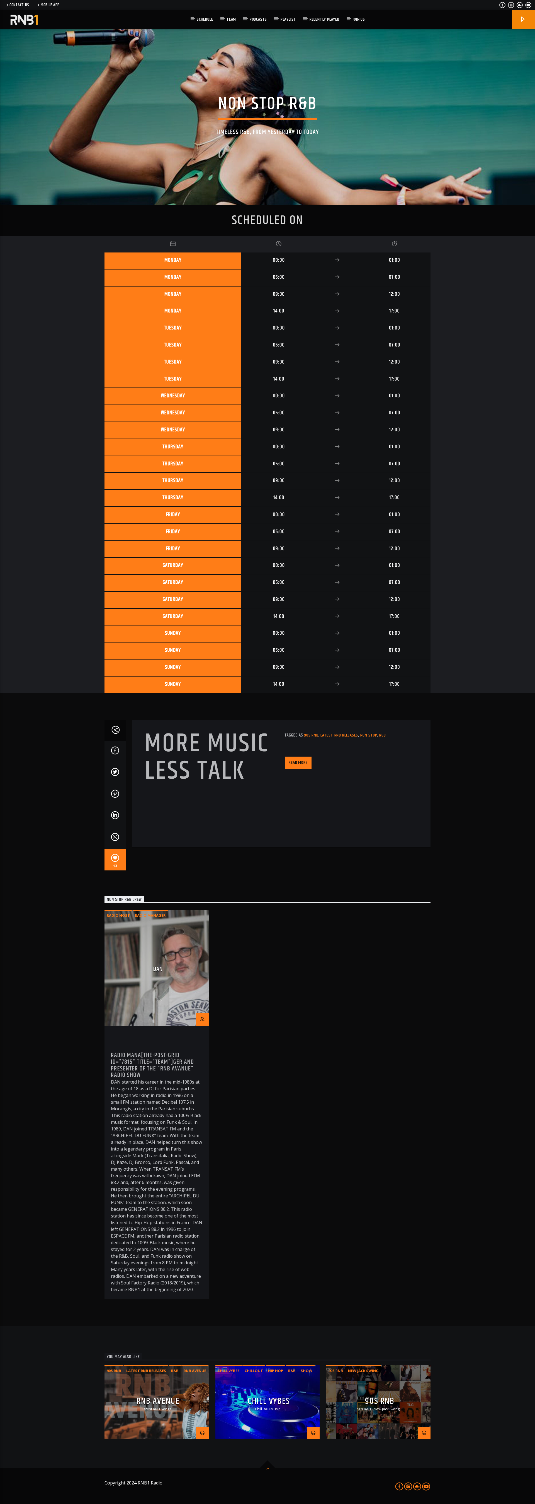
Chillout (254, 1370)
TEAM (231, 19)
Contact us (19, 5)
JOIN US (359, 19)
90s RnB (311, 735)
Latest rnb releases (339, 735)
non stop (368, 735)
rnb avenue (195, 1370)
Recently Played (324, 19)
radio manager (150, 915)
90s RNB (379, 1401)
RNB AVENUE (158, 1401)
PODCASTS (258, 19)
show (306, 1370)
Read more (298, 762)
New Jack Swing (363, 1370)
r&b (382, 735)
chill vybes (229, 1370)
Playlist (288, 19)
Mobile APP (50, 5)
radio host (118, 915)
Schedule (205, 19)
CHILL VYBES (269, 1401)
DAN (158, 969)
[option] (156, 1104)
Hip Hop (275, 1370)
